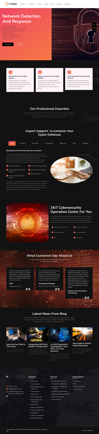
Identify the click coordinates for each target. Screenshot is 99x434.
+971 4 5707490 (13, 386)
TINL (7, 431)
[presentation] (94, 25)
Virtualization (34, 412)
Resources (67, 4)
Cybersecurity (34, 381)
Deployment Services (58, 396)
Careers (46, 4)
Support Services (56, 399)
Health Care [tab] (63, 143)
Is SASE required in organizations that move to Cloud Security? (37, 347)
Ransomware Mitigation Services (61, 394)
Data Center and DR (36, 418)
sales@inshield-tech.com (15, 389)
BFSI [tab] (12, 143)
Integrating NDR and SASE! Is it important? (16, 345)
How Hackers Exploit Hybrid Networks (60, 344)
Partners (40, 4)
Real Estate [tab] (35, 143)
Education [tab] (22, 143)
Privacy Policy (78, 389)
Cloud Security (35, 384)
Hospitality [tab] (85, 143)
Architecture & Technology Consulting (59, 387)
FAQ (75, 384)
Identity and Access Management (36, 400)
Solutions (22, 4)
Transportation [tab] (49, 143)
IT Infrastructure (34, 404)
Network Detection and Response (37, 388)
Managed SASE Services (58, 381)
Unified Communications (38, 415)
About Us (20, 44)
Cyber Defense (35, 391)
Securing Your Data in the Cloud (82, 345)
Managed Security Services (59, 384)
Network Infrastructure (37, 407)
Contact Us (59, 4)
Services (31, 4)
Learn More (8, 44)
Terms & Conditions (79, 386)
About (52, 4)
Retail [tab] (74, 143)
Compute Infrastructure (37, 410)
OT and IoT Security (36, 397)
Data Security (34, 394)
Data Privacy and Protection (59, 391)
